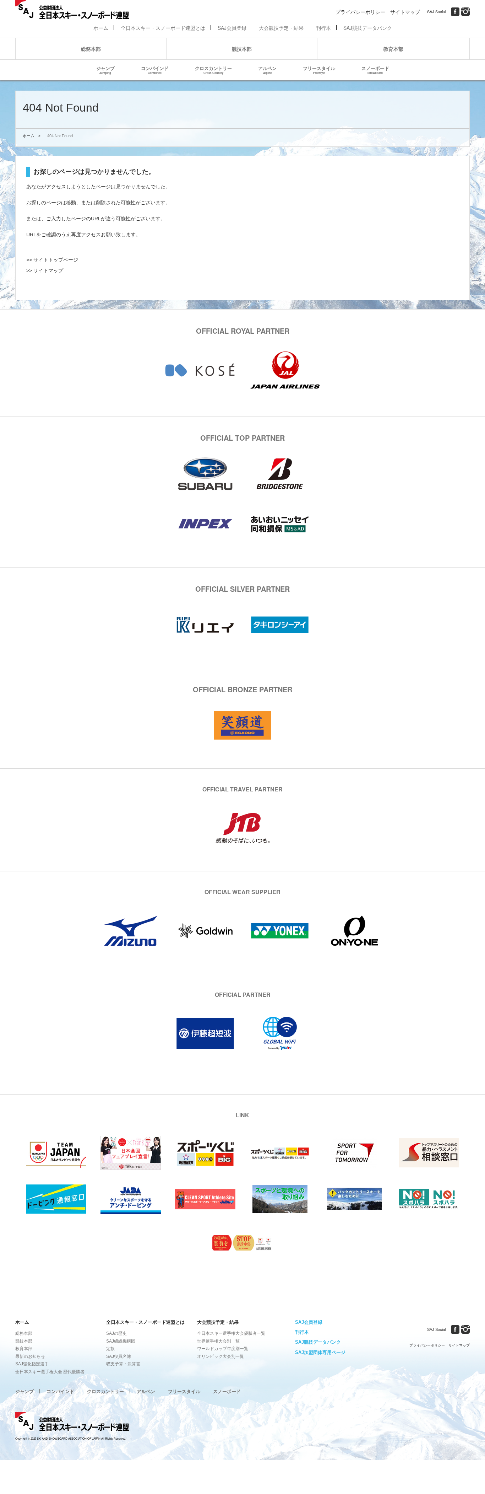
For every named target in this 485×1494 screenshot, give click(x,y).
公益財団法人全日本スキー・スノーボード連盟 (72, 1422)
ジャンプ (105, 70)
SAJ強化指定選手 (32, 1363)
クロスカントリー (213, 70)
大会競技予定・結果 (281, 27)
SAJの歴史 (116, 1333)
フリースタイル (319, 70)
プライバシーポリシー (360, 11)
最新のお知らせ (30, 1356)
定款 (110, 1348)
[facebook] (455, 11)
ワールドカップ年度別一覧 (222, 1348)
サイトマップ (405, 11)
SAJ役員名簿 (118, 1356)
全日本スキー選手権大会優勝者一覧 (231, 1333)
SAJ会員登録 (232, 27)
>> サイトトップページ (52, 260)
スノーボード (375, 70)
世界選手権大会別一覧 (218, 1341)
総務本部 (91, 48)
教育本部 (393, 48)
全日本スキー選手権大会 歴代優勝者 (50, 1371)
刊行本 (323, 27)
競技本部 (242, 48)
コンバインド (155, 70)
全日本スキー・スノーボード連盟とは (163, 27)
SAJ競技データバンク (367, 27)
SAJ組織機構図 (120, 1341)
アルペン (267, 70)
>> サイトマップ (44, 270)
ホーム (100, 27)
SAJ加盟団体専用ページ (320, 1352)
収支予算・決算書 (123, 1363)
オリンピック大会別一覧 (220, 1356)
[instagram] (465, 11)
